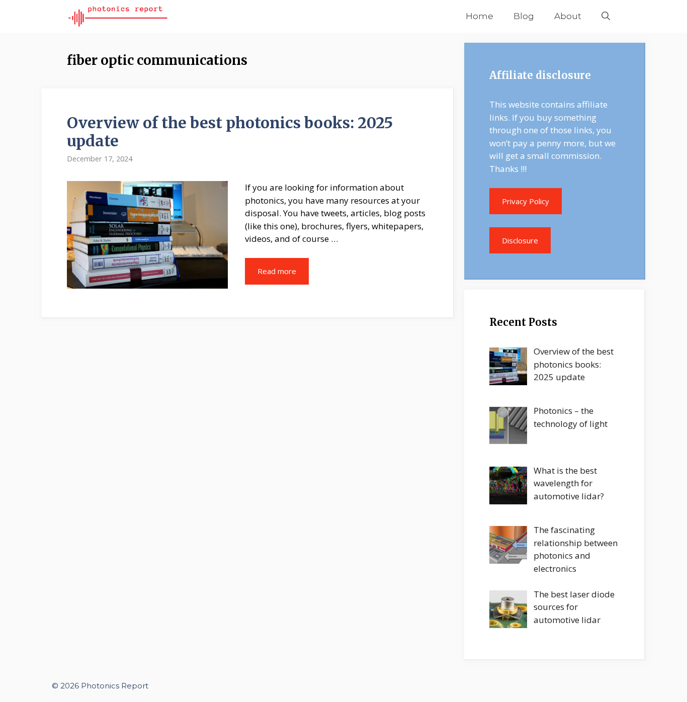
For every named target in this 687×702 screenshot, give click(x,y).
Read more (276, 271)
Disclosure (520, 240)
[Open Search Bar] (605, 16)
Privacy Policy (525, 201)
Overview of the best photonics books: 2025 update (230, 131)
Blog (523, 16)
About (567, 16)
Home (479, 16)
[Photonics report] (118, 16)
